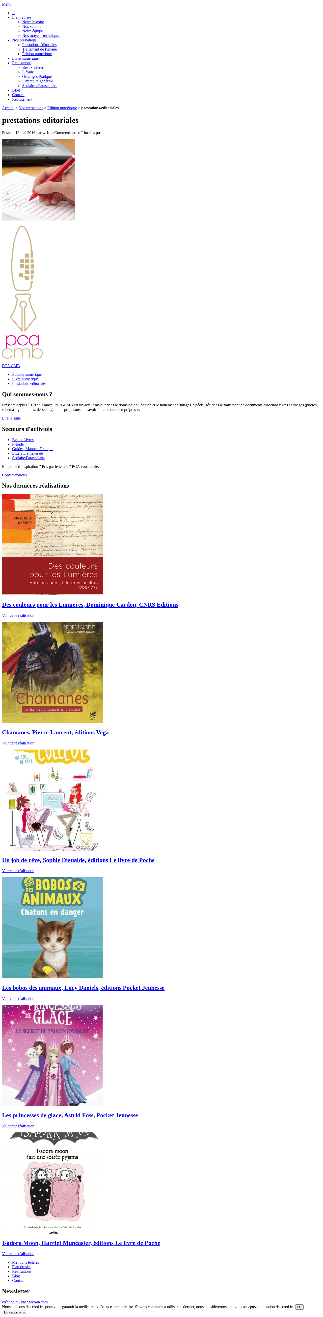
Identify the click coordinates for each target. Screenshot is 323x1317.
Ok (299, 1307)
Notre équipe (32, 31)
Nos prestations (24, 40)
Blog (16, 90)
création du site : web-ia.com (25, 1302)
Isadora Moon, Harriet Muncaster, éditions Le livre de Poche (81, 1243)
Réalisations (21, 63)
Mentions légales (25, 1262)
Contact (18, 95)
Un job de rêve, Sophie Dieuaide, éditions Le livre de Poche (78, 860)
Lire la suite (11, 418)
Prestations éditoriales (39, 44)
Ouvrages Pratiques (37, 76)
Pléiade (28, 72)
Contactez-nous (14, 475)
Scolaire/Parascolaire (28, 458)
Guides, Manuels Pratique (32, 449)
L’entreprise (21, 17)
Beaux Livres (33, 67)
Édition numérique (37, 54)
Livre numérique (25, 58)
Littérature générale (38, 81)
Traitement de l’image (39, 49)
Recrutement (22, 99)
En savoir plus (14, 1312)
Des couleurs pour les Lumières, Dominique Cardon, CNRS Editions (90, 604)
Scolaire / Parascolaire (39, 85)
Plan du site (21, 1267)
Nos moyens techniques (41, 35)
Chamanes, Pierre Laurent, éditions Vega (55, 732)
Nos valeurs (31, 26)
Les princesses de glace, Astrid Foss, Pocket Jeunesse (70, 1115)
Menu (6, 4)
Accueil (8, 108)
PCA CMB (11, 366)
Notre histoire (33, 22)
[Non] (29, 1313)
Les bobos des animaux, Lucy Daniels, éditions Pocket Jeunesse (83, 987)
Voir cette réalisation (18, 615)
